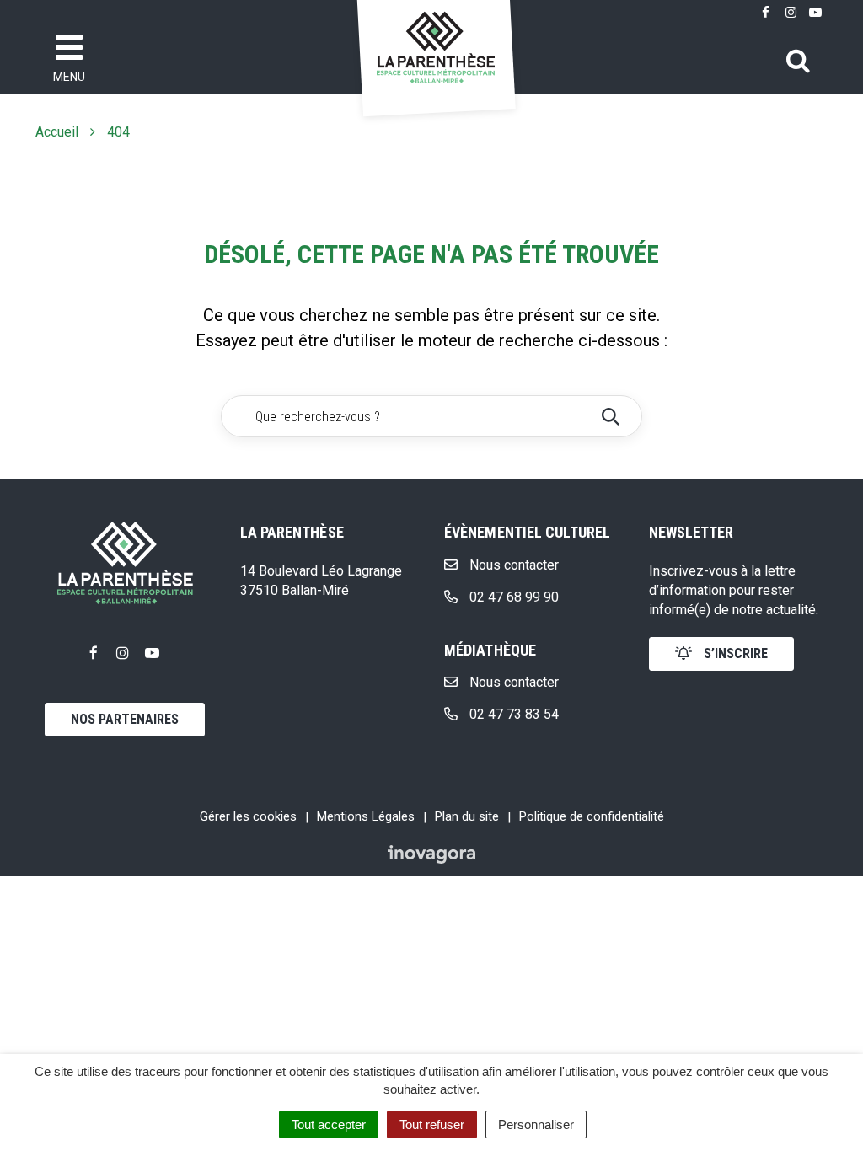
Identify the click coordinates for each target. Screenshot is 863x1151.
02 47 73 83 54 (512, 714)
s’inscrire (734, 653)
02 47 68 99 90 (512, 597)
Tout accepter (329, 1124)
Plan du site (467, 816)
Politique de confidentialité (591, 816)
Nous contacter (512, 565)
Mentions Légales (366, 816)
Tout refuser (431, 1124)
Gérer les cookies (248, 816)
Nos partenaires (125, 719)
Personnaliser (536, 1124)
